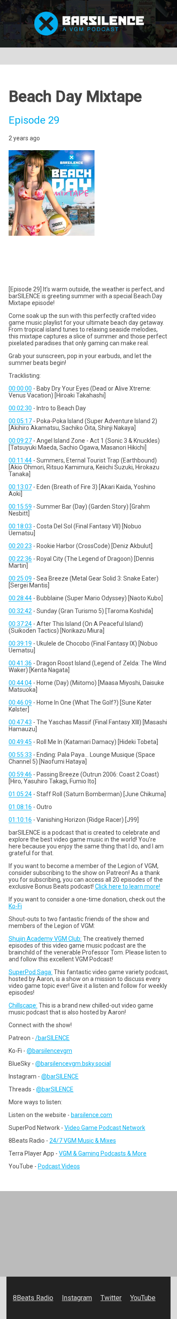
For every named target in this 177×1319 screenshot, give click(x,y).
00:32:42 (20, 611)
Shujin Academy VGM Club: (45, 938)
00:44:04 (20, 682)
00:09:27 (20, 440)
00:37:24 (20, 623)
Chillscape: (23, 1005)
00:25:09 (20, 578)
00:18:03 (20, 526)
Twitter (111, 1298)
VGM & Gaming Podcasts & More (102, 1153)
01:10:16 (20, 819)
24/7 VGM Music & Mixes (82, 1140)
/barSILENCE (52, 1037)
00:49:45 (20, 741)
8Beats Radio (33, 1298)
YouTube (143, 1298)
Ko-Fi (15, 906)
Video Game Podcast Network (104, 1127)
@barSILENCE (60, 1076)
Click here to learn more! (127, 886)
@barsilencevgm (49, 1050)
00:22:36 (20, 558)
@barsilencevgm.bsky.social (73, 1063)
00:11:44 (20, 460)
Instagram (77, 1298)
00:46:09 (20, 702)
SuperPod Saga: (30, 972)
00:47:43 (20, 722)
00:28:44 (20, 598)
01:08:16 (20, 806)
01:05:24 (20, 794)
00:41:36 (20, 663)
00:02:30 (20, 408)
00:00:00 (20, 388)
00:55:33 (20, 754)
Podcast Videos (59, 1166)
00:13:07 (20, 486)
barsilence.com (91, 1115)
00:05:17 (20, 421)
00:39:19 (20, 643)
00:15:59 (20, 506)
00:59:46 (20, 774)
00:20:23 (20, 545)
